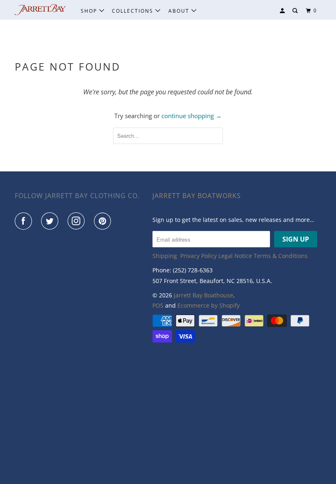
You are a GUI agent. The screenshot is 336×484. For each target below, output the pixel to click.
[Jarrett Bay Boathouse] (40, 9)
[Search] (296, 11)
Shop (90, 10)
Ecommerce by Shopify (208, 305)
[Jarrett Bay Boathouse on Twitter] (51, 221)
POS (157, 305)
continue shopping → (191, 116)
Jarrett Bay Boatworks (196, 195)
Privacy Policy (198, 256)
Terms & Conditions (281, 256)
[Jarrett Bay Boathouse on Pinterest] (104, 221)
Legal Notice (235, 256)
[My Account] (283, 11)
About (179, 10)
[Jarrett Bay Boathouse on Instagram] (78, 221)
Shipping (164, 256)
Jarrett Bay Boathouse (203, 295)
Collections (133, 10)
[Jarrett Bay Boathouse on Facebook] (25, 221)
